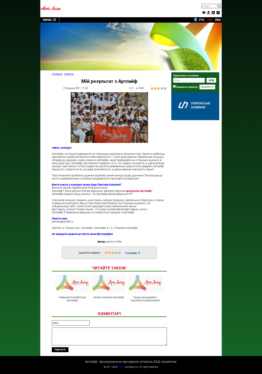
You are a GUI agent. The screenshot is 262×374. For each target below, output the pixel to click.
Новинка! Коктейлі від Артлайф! (72, 298)
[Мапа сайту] (208, 12)
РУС (202, 20)
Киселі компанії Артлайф (108, 297)
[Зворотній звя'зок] (203, 12)
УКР (210, 20)
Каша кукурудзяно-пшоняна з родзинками (145, 298)
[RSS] (213, 12)
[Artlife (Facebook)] (218, 12)
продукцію (138, 191)
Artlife (121, 366)
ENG (218, 20)
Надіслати (60, 349)
